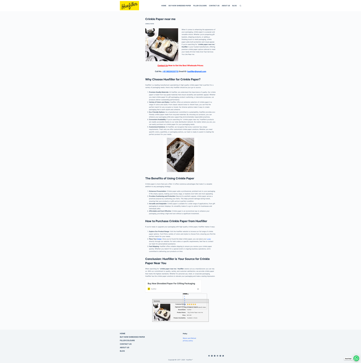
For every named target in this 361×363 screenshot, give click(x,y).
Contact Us (214, 6)
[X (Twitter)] (212, 356)
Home (163, 6)
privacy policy (188, 341)
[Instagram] (214, 356)
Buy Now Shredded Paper (180, 6)
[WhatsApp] (223, 356)
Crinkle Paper (149, 23)
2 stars (190, 307)
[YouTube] (220, 356)
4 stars (199, 307)
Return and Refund (189, 338)
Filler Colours (200, 6)
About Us (226, 6)
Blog (234, 6)
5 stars (203, 307)
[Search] (240, 5)
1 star (186, 307)
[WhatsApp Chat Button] (356, 358)
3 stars (194, 307)
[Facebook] (209, 356)
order (209, 239)
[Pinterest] (217, 356)
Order (159, 239)
